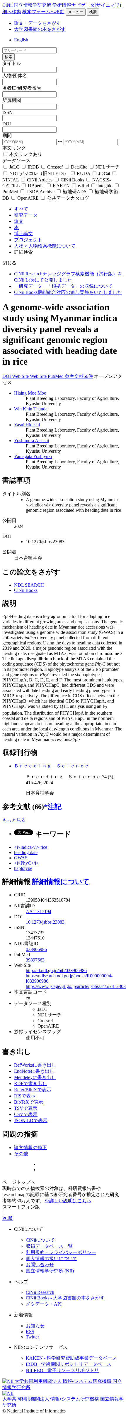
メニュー (75, 12)
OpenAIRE (28, 198)
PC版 (7, 1218)
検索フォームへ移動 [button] (43, 11)
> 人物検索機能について (50, 245)
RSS (30, 1331)
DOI (6, 123)
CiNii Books (72, 179)
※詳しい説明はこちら (68, 1200)
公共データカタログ (67, 198)
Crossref (55, 166)
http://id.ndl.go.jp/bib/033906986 (56, 970)
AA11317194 (38, 911)
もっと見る (14, 820)
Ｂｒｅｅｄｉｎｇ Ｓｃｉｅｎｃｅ (51, 765)
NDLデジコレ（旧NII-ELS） (39, 173)
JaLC (14, 166)
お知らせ (35, 1325)
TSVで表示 (25, 1108)
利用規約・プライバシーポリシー (61, 1252)
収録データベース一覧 (49, 1246)
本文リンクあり (25, 154)
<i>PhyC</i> (26, 863)
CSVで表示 (26, 1114)
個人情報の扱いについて (51, 1258)
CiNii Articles (40, 179)
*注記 (53, 807)
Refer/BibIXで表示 (32, 1089)
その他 (21, 1153)
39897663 (35, 959)
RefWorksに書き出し (35, 1065)
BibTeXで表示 (28, 1102)
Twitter (32, 1336)
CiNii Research (40, 1292)
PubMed (56, 376)
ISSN (7, 112)
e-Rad (83, 185)
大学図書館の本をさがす (40, 29)
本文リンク (14, 147)
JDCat (104, 173)
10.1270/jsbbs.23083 (45, 922)
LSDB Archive (40, 191)
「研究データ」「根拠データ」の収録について (63, 286)
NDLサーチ (107, 166)
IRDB (33, 166)
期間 (7, 135)
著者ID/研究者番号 (21, 87)
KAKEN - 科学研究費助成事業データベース (71, 1358)
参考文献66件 (79, 376)
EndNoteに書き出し (34, 1071)
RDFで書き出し (30, 1083)
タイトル (11, 63)
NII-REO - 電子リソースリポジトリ (62, 1370)
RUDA (83, 173)
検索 (93, 12)
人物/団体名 (14, 75)
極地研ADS (75, 191)
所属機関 (11, 100)
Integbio (105, 185)
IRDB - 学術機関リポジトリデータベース (68, 1364)
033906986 (36, 949)
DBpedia (36, 185)
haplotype (23, 868)
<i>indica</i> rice (30, 847)
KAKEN (61, 185)
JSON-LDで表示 (30, 1120)
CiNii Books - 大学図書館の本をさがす (65, 1297)
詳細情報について (61, 881)
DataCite (79, 166)
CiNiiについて (40, 1239)
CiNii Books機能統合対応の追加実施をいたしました (68, 292)
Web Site (21, 376)
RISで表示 (24, 1095)
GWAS (21, 857)
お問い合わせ (40, 1264)
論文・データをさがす (37, 23)
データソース (16, 160)
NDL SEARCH (29, 584)
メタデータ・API (44, 1303)
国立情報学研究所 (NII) (50, 1270)
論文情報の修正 (30, 1147)
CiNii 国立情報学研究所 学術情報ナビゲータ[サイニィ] (59, 5)
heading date (26, 852)
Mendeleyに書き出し (35, 1077)
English (21, 39)
